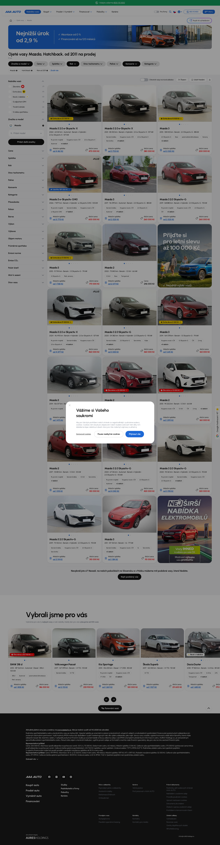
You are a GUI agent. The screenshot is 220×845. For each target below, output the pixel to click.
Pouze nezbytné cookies (109, 434)
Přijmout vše (135, 434)
